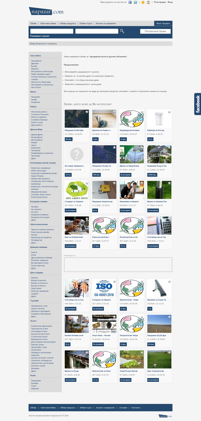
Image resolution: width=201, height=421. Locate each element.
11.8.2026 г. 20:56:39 (128, 304)
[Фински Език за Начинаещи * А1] (104, 359)
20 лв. (68, 344)
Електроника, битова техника (43, 163)
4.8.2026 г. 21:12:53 (155, 304)
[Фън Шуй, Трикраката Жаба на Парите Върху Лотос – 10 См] (77, 154)
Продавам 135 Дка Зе (101, 166)
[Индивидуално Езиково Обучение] (132, 119)
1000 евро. (96, 175)
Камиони (35, 69)
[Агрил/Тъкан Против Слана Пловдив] (132, 359)
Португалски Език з (100, 237)
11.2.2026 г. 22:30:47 (156, 170)
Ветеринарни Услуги (39, 263)
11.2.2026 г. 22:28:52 (101, 205)
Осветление (36, 288)
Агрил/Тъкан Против (129, 371)
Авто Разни (36, 87)
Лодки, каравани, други (40, 74)
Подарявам (36, 381)
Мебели (34, 278)
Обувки (34, 143)
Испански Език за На (129, 237)
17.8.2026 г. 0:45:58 (73, 170)
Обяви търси (86, 23)
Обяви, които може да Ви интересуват (88, 104)
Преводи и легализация (41, 353)
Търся (33, 386)
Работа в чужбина (38, 117)
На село (34, 212)
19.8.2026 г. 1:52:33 (73, 304)
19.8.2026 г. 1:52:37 (73, 241)
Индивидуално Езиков (129, 130)
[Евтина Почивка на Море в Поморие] (77, 324)
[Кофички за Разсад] (159, 119)
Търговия (34, 301)
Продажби (35, 97)
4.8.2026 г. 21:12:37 (128, 205)
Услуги (33, 321)
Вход (170, 2)
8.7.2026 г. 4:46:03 (127, 170)
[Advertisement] (118, 11)
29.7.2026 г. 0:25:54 (73, 339)
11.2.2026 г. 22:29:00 (101, 170)
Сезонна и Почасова (40, 114)
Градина (34, 294)
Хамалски (35, 355)
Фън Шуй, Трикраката (74, 166)
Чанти (33, 145)
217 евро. (96, 246)
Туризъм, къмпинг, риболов (42, 230)
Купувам (34, 383)
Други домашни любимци (41, 258)
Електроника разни (39, 197)
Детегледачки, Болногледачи (43, 342)
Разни (32, 376)
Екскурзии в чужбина (39, 215)
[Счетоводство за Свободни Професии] (77, 288)
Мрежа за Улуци (72, 371)
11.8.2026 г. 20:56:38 (128, 339)
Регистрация (160, 2)
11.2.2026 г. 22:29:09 (156, 339)
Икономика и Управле (129, 202)
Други (33, 158)
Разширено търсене (39, 36)
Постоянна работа (39, 112)
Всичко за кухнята (38, 280)
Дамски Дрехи (37, 135)
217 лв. (95, 380)
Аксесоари (35, 156)
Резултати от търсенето (46, 44)
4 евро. (95, 139)
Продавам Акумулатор (102, 202)
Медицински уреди (39, 192)
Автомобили (36, 61)
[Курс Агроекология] (159, 359)
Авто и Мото (35, 56)
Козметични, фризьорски (41, 326)
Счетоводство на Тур (156, 237)
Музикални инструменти (41, 237)
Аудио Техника (37, 176)
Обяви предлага (68, 23)
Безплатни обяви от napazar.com (46, 11)
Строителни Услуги (39, 337)
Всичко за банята (38, 286)
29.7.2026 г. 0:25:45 (128, 241)
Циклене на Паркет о (101, 130)
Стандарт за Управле (74, 202)
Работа (33, 107)
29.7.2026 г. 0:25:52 (100, 375)
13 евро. (123, 139)
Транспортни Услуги (39, 329)
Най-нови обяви (48, 23)
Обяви (33, 23)
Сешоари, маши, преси (41, 195)
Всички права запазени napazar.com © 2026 (48, 415)
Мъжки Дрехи (36, 137)
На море (34, 207)
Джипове (35, 64)
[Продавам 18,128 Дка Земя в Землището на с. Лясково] (159, 324)
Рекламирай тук (69, 255)
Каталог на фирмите (106, 23)
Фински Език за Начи (101, 371)
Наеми (34, 100)
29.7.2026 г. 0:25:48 (73, 205)
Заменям (35, 389)
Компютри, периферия (40, 168)
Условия (123, 407)
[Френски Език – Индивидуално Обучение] (132, 288)
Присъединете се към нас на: (113, 2)
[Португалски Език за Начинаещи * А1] (104, 225)
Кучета (34, 252)
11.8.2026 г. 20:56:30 (156, 375)
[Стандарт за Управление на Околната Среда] (77, 190)
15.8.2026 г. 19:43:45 (101, 339)
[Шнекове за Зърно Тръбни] (159, 288)
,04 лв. (150, 139)
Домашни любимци (38, 247)
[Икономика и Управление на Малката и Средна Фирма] (132, 190)
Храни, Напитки (37, 309)
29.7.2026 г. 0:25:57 (100, 241)
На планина (36, 209)
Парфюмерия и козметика (42, 153)
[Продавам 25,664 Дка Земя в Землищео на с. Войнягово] (77, 119)
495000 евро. (152, 175)
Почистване (36, 350)
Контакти (136, 407)
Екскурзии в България (40, 217)
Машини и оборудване (40, 311)
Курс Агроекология (155, 371)
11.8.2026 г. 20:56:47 (128, 134)
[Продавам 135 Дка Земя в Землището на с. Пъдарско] (104, 154)
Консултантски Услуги (40, 334)
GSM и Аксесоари (38, 171)
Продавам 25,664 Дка (74, 130)
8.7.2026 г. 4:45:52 (155, 134)
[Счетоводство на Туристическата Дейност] (159, 225)
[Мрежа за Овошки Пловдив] (159, 190)
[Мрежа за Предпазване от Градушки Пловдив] (132, 154)
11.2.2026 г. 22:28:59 (73, 134)
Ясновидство (36, 240)
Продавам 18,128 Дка (156, 335)
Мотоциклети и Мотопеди (42, 71)
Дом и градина (36, 273)
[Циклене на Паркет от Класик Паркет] (104, 119)
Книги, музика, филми (40, 232)
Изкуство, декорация (40, 291)
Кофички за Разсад (155, 130)
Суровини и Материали (41, 314)
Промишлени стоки (39, 306)
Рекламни (35, 368)
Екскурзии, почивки (38, 202)
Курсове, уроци (37, 345)
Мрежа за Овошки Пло (157, 202)
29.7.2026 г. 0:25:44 (100, 304)
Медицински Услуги (39, 339)
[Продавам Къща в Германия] (159, 154)
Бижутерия (35, 148)
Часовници (35, 151)
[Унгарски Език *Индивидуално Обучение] (132, 324)
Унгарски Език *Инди (129, 335)
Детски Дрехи (37, 140)
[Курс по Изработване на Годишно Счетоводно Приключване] (77, 225)
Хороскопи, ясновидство (41, 360)
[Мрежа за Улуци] (77, 359)
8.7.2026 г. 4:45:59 (155, 205)
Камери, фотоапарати (40, 179)
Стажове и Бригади (39, 120)
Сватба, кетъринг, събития (42, 358)
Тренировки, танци (39, 347)
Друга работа (36, 125)
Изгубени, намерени (39, 260)
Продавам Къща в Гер (156, 166)
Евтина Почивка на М (74, 335)
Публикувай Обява (155, 31)
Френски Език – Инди (129, 300)
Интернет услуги (38, 366)
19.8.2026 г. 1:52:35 (155, 241)
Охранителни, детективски (42, 363)
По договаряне (126, 175)
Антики (34, 235)
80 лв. (95, 210)
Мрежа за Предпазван (129, 166)
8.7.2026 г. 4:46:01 (72, 375)
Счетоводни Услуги (39, 331)
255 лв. (123, 246)
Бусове (34, 66)
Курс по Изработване (74, 237)
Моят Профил (163, 23)
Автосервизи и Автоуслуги (42, 85)
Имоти (33, 92)
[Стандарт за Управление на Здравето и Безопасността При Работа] (104, 288)
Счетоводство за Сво (74, 300)
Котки (33, 255)
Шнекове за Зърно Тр (156, 300)
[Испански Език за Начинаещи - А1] (132, 225)
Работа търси (37, 122)
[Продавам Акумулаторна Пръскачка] (104, 190)
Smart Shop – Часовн (101, 335)
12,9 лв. (68, 175)
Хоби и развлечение (39, 224)
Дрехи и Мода (36, 129)
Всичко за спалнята (39, 283)
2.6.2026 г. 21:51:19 (100, 134)
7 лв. (149, 308)
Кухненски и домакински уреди (44, 173)
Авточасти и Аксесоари (41, 82)
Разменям (35, 102)
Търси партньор (38, 266)
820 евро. (69, 139)
